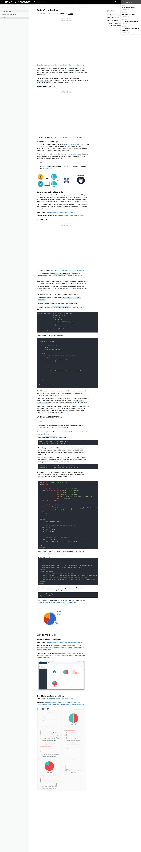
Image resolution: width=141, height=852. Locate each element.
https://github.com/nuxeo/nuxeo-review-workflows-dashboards (64, 642)
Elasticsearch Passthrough (69, 144)
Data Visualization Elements (114, 14)
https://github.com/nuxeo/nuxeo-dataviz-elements (61, 212)
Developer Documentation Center (52, 8)
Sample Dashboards (112, 20)
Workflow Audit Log (47, 275)
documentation (47, 168)
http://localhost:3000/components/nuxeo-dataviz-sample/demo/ (58, 602)
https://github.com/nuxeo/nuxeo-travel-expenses (60, 698)
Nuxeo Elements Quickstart (9, 14)
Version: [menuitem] (66, 13)
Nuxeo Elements (7, 11)
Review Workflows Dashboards (116, 23)
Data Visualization (7, 18)
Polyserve (69, 588)
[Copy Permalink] (58, 13)
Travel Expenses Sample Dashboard (118, 25)
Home (38, 8)
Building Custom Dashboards (115, 17)
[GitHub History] (53, 13)
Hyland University (79, 65)
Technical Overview (112, 12)
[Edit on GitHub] (56, 13)
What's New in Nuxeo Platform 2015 (61, 65)
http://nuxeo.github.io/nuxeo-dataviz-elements (71, 215)
